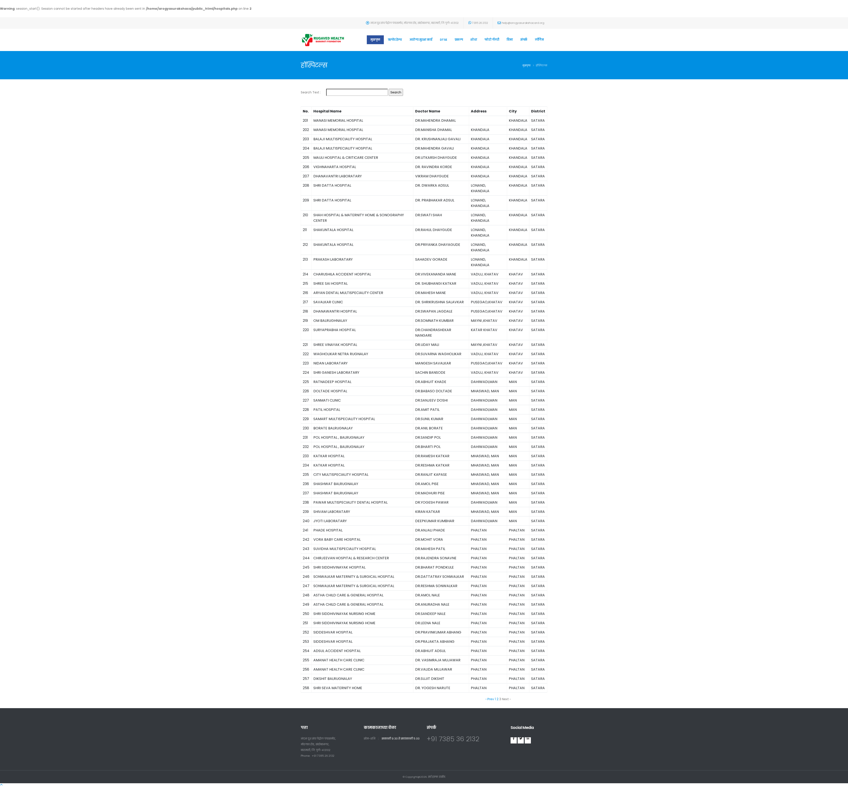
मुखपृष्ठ (375, 40)
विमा (510, 40)
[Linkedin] (528, 740)
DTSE (443, 40)
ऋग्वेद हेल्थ (395, 40)
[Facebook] (514, 740)
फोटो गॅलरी (492, 40)
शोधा (473, 40)
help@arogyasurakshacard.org (523, 23)
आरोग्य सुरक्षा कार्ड (420, 40)
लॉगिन (539, 40)
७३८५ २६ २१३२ (480, 23)
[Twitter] (521, 740)
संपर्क (523, 40)
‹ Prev (490, 699)
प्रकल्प (459, 40)
